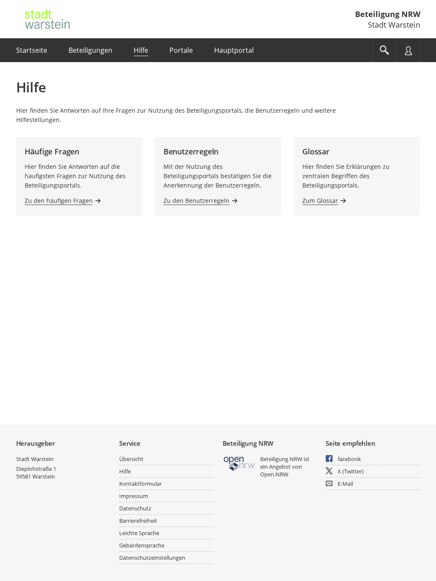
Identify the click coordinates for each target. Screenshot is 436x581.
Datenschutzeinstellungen (152, 557)
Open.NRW (274, 474)
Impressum (133, 496)
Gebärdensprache (141, 545)
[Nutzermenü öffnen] (408, 50)
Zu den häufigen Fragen (59, 201)
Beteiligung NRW (387, 14)
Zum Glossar (320, 201)
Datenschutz (135, 508)
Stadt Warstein (35, 459)
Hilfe (125, 471)
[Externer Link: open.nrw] (239, 463)
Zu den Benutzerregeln (196, 201)
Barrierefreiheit (138, 520)
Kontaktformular (140, 483)
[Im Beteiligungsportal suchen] (384, 50)
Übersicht (131, 459)
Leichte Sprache (139, 533)
